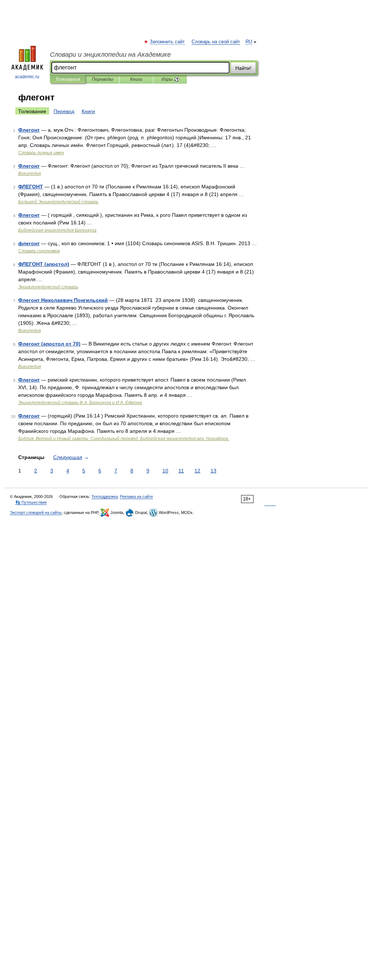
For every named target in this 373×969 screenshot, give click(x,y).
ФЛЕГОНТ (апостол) (43, 264)
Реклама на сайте (136, 496)
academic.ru (27, 76)
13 (213, 471)
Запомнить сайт (167, 41)
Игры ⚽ (170, 79)
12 (197, 471)
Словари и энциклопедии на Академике (110, 54)
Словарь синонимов (39, 251)
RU (249, 41)
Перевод (64, 111)
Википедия (29, 173)
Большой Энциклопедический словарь (58, 201)
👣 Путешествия (31, 502)
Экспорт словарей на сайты (36, 512)
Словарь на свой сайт (216, 41)
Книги (136, 79)
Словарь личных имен (41, 152)
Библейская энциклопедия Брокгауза (57, 230)
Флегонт (29, 130)
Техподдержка (104, 496)
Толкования (67, 79)
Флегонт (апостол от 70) (49, 344)
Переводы (102, 79)
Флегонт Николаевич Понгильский (63, 300)
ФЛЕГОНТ (30, 187)
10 (165, 471)
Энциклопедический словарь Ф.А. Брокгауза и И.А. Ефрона (80, 402)
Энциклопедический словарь (48, 287)
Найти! (243, 68)
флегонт (29, 243)
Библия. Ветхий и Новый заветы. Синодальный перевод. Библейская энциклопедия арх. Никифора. (123, 438)
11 (181, 471)
